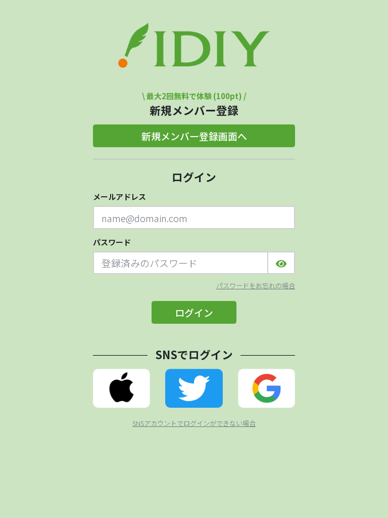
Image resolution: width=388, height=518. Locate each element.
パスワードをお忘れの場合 (255, 286)
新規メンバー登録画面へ (194, 136)
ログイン (194, 312)
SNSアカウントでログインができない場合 (194, 423)
